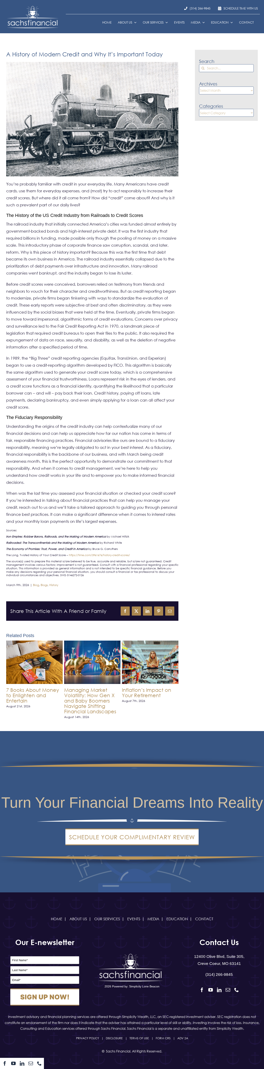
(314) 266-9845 (219, 974)
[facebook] (4, 1063)
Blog (36, 585)
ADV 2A (182, 1038)
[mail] (30, 1063)
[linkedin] (22, 1063)
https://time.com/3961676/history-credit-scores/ (99, 555)
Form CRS (163, 1038)
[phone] (39, 1063)
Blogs (44, 585)
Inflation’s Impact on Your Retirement (146, 692)
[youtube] (13, 1063)
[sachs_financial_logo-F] (34, 7)
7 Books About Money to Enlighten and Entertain (32, 695)
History (53, 585)
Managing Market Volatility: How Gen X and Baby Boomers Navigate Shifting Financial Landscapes (90, 700)
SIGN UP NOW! (45, 997)
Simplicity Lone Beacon (144, 986)
